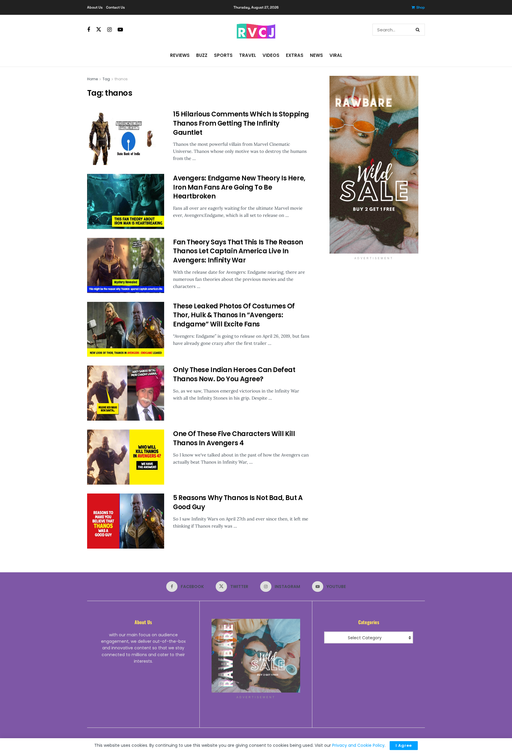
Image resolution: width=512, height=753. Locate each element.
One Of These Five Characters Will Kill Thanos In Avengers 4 (234, 438)
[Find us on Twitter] (98, 29)
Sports (223, 55)
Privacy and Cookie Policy (358, 745)
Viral (335, 55)
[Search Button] (419, 30)
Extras (294, 55)
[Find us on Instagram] (109, 29)
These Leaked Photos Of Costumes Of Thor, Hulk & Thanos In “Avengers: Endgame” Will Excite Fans (234, 315)
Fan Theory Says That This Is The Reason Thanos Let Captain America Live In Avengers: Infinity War (238, 251)
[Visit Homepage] (256, 30)
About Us (95, 7)
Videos (271, 55)
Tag (106, 78)
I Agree (404, 745)
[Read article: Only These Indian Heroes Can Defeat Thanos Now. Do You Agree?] (125, 393)
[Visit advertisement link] (374, 165)
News (316, 55)
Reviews (180, 55)
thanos (121, 78)
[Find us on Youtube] (120, 29)
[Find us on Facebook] (88, 29)
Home (92, 78)
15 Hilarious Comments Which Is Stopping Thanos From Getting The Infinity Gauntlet (241, 123)
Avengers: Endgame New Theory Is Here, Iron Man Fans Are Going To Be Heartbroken (239, 187)
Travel (247, 55)
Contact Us (115, 7)
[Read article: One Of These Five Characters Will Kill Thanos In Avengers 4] (125, 457)
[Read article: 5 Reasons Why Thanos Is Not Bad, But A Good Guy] (125, 521)
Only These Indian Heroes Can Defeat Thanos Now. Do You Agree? (234, 374)
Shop (420, 7)
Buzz (201, 55)
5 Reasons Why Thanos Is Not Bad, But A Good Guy (238, 502)
